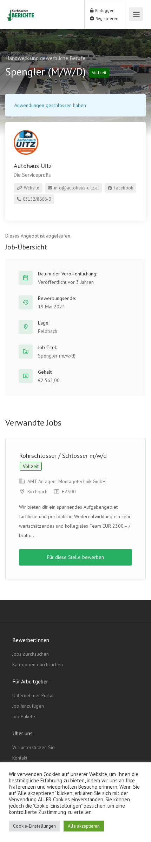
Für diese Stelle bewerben (75, 557)
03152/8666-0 (36, 199)
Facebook (123, 188)
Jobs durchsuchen (30, 654)
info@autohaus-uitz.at (76, 188)
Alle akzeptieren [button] (84, 826)
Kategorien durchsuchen (37, 664)
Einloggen (104, 10)
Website (31, 188)
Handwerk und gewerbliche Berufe (45, 57)
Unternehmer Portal (33, 695)
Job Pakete (23, 716)
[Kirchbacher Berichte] (20, 10)
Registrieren (106, 18)
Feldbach (47, 331)
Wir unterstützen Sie (33, 747)
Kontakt (19, 758)
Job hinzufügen (28, 706)
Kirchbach (37, 491)
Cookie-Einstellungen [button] (34, 826)
